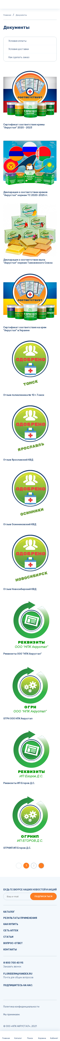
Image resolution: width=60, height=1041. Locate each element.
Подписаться (43, 896)
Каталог (9, 911)
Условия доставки (18, 49)
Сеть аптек (10, 930)
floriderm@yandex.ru (17, 973)
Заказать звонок (12, 966)
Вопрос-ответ (13, 943)
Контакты (10, 949)
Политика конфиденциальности (21, 1006)
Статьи (8, 936)
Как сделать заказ (18, 57)
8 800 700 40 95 (13, 962)
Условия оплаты (17, 41)
